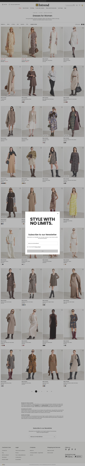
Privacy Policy (37, 246)
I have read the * (35, 246)
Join (42, 251)
